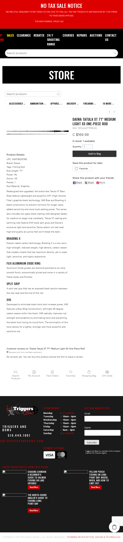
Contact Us (111, 37)
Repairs (82, 35)
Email (87, 413)
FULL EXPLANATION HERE (76, 21)
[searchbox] (61, 53)
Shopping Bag (89, 375)
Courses (68, 35)
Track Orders (52, 375)
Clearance (24, 35)
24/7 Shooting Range (53, 39)
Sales (10, 35)
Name (87, 427)
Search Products (15, 377)
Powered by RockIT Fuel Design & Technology (93, 537)
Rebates (39, 35)
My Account (34, 375)
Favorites (70, 375)
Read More (34, 487)
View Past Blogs (38, 467)
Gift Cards (107, 375)
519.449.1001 (19, 435)
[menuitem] (109, 112)
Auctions (96, 35)
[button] (108, 104)
